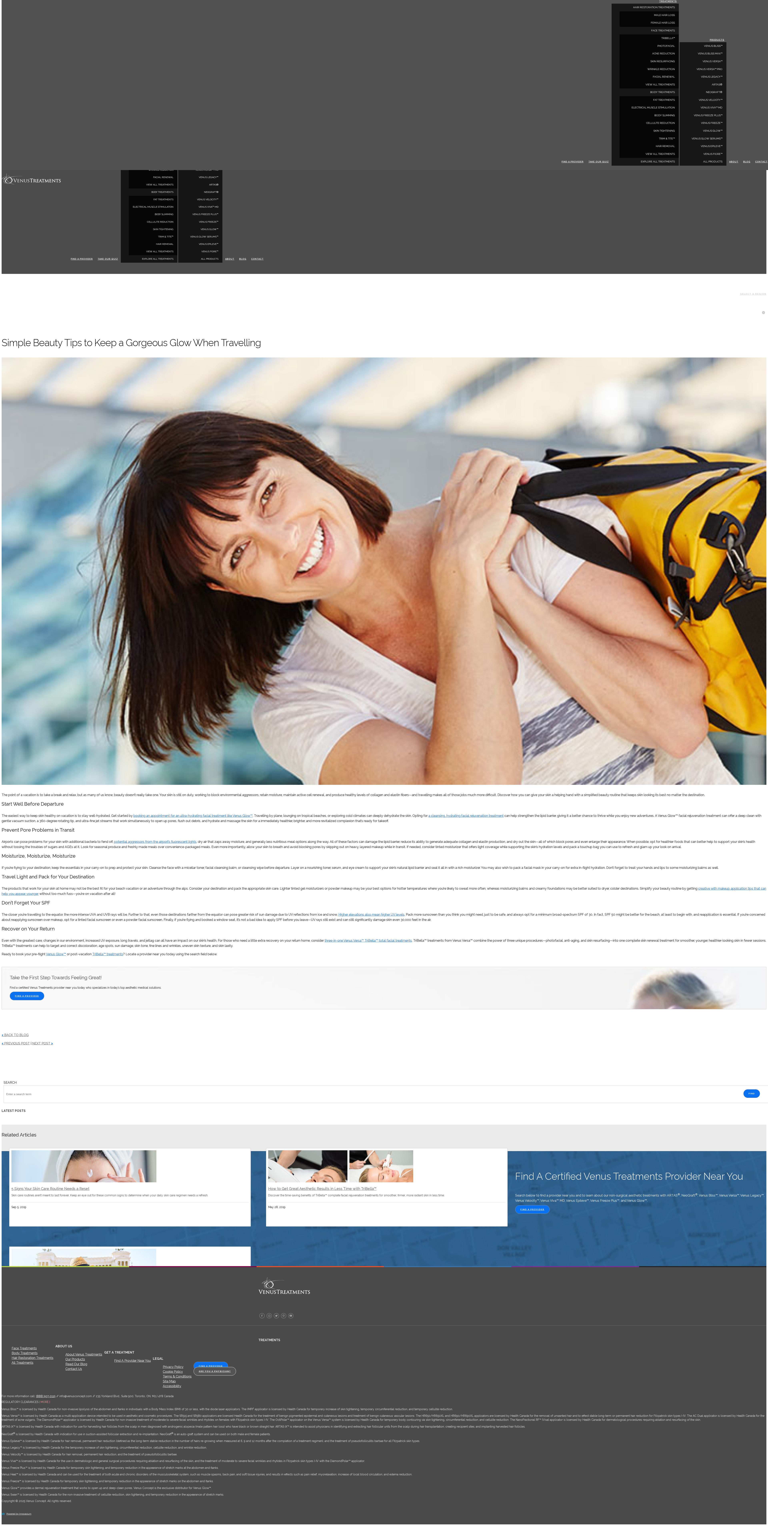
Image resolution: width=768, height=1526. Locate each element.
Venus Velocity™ (207, 199)
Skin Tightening (163, 229)
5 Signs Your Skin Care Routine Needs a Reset (50, 1189)
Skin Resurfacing (662, 61)
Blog (242, 259)
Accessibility (172, 1386)
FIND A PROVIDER (27, 996)
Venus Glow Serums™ (204, 236)
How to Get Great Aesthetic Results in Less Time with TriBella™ (322, 1189)
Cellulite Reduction (160, 221)
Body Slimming (164, 214)
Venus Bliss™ (713, 45)
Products (717, 40)
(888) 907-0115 (45, 1396)
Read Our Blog (76, 1364)
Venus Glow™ (209, 229)
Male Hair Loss (664, 15)
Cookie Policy (173, 1372)
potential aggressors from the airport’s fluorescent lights (155, 842)
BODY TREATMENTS (162, 192)
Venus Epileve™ (208, 244)
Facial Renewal (163, 177)
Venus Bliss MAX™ (710, 53)
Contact (257, 259)
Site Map (169, 1381)
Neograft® (211, 192)
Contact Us (73, 1369)
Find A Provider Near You (132, 1361)
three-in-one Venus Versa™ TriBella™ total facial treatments (368, 940)
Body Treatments (25, 1353)
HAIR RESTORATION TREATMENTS (654, 7)
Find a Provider (82, 259)
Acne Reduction (663, 53)
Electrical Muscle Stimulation (153, 206)
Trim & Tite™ (165, 236)
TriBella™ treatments (107, 954)
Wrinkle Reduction (661, 69)
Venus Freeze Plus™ (205, 214)
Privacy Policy (173, 1367)
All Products (209, 258)
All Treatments (22, 1363)
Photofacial (666, 45)
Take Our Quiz (108, 259)
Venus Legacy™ (208, 177)
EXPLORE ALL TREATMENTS (157, 258)
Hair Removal (164, 244)
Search (10, 1082)
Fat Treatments (163, 199)
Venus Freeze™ (208, 221)
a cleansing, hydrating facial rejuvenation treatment (466, 816)
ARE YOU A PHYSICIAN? (215, 1371)
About (229, 259)
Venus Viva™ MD (208, 206)
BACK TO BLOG (15, 1035)
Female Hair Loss (663, 22)
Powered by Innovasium (18, 1514)
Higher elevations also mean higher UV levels (371, 914)
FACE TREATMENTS (663, 30)
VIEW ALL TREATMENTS (159, 184)
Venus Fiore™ (209, 251)
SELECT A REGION (753, 294)
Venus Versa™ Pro (709, 69)
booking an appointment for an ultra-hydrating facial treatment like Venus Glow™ (193, 816)
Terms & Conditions (177, 1376)
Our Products (75, 1359)
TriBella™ (668, 38)
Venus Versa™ (712, 61)
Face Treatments (24, 1348)
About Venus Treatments (83, 1354)
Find (752, 1093)
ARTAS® (213, 184)
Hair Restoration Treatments (32, 1358)
